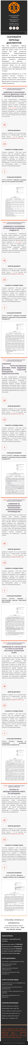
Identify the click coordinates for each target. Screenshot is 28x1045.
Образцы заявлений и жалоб (10, 1015)
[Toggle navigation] (26, 33)
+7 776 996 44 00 (18, 944)
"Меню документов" (8, 83)
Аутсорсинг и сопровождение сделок (13, 961)
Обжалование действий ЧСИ (10, 1008)
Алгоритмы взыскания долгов (11, 1013)
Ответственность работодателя (11, 1011)
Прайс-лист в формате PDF (10, 1018)
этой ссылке (12, 108)
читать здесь (16, 953)
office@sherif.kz (18, 946)
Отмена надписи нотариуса (10, 1006)
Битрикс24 (21, 1043)
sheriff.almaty (17, 951)
